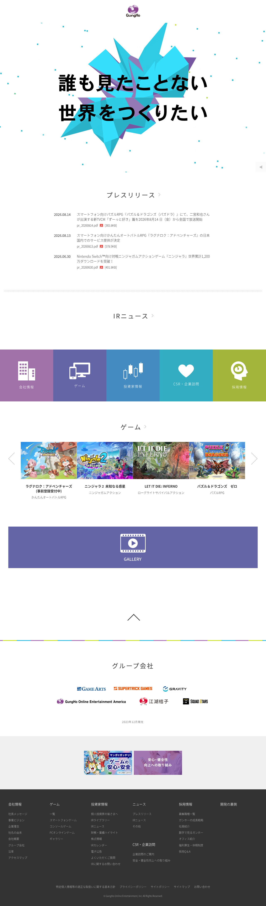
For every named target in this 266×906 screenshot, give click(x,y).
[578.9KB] (97, 246)
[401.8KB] (97, 267)
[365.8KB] (97, 225)
